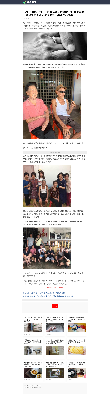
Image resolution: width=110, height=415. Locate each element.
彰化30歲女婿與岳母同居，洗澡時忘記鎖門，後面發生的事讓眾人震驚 (44, 293)
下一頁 (55, 306)
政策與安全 (31, 387)
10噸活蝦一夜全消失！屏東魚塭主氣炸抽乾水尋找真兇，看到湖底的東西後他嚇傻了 (48, 296)
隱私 (37, 387)
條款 (35, 387)
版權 (40, 387)
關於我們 (26, 387)
